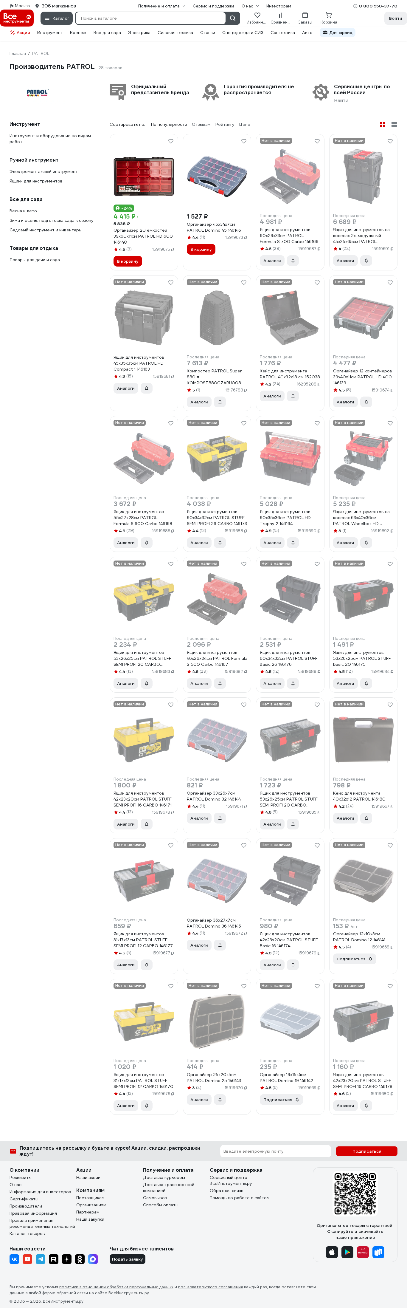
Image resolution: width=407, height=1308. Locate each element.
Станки (207, 32)
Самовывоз (155, 1197)
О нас (15, 1184)
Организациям (91, 1205)
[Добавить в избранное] (170, 141)
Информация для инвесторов (40, 1191)
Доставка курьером (164, 1177)
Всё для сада (107, 32)
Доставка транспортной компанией (168, 1187)
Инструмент (50, 32)
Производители (26, 1206)
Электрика (139, 32)
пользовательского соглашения (210, 1287)
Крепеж (78, 32)
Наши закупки (90, 1219)
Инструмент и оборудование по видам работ (50, 138)
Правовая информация (33, 1213)
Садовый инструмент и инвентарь (45, 230)
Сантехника (283, 32)
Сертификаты (24, 1199)
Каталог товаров (27, 1233)
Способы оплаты (160, 1205)
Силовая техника (175, 32)
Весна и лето (23, 210)
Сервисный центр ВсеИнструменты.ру (231, 1180)
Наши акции (88, 1177)
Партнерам (88, 1212)
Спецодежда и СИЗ (242, 32)
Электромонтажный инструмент (44, 171)
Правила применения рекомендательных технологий (42, 1223)
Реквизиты (21, 1177)
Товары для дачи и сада (35, 259)
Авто (307, 32)
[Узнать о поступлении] (293, 260)
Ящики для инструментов (36, 181)
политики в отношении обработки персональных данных (116, 1287)
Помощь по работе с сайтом (240, 1197)
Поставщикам (90, 1197)
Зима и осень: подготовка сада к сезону (52, 220)
